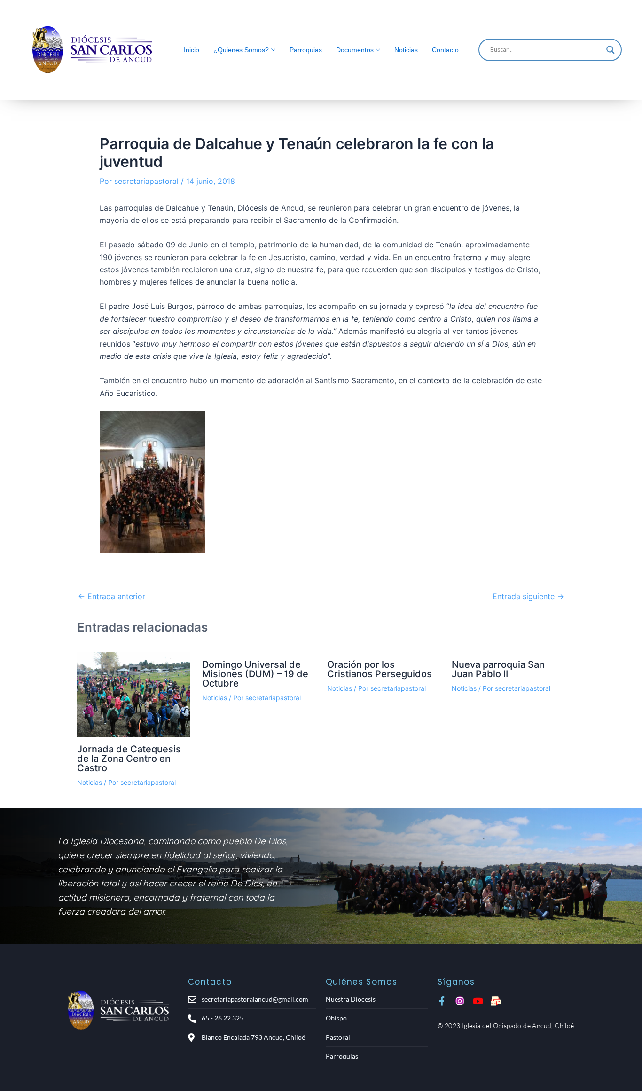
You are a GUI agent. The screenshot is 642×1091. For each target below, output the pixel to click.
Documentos (355, 50)
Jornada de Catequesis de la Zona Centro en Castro (129, 758)
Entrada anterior (111, 596)
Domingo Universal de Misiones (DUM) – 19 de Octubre (255, 674)
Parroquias (306, 50)
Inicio (191, 50)
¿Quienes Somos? (241, 50)
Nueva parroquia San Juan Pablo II (498, 669)
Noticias (406, 50)
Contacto (445, 50)
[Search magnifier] (610, 49)
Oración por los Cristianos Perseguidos (379, 669)
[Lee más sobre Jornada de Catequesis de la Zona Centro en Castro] (133, 694)
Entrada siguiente (528, 596)
